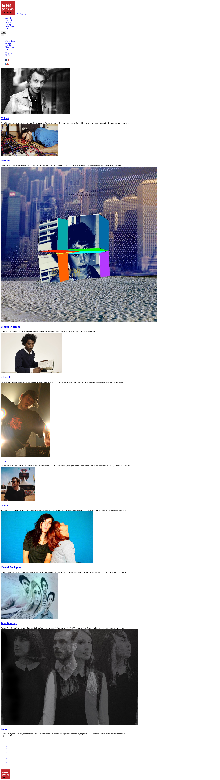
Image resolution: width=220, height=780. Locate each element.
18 (6, 758)
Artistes (8, 22)
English (8, 55)
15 (6, 752)
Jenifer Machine (10, 326)
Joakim (5, 160)
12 (6, 746)
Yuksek (5, 118)
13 (6, 748)
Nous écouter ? (11, 26)
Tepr (4, 460)
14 (6, 750)
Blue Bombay (9, 623)
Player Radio (10, 20)
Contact (8, 28)
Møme (4, 505)
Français (9, 53)
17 (6, 756)
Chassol (5, 377)
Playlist (8, 24)
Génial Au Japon (11, 567)
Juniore (5, 728)
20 (6, 762)
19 (6, 760)
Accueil (8, 18)
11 (6, 744)
